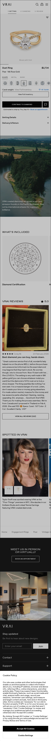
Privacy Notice (9, 720)
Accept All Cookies (25, 728)
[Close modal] (25, 370)
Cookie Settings (25, 735)
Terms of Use (25, 720)
